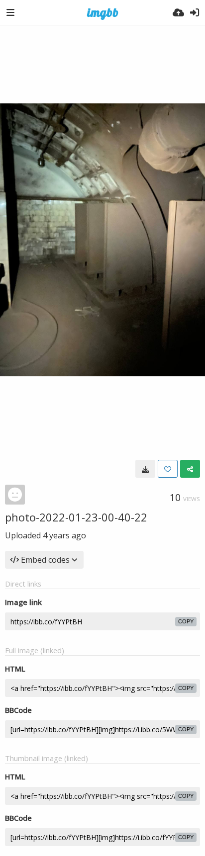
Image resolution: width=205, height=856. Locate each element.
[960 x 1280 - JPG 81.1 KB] (145, 469)
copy (186, 621)
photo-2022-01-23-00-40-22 (76, 517)
